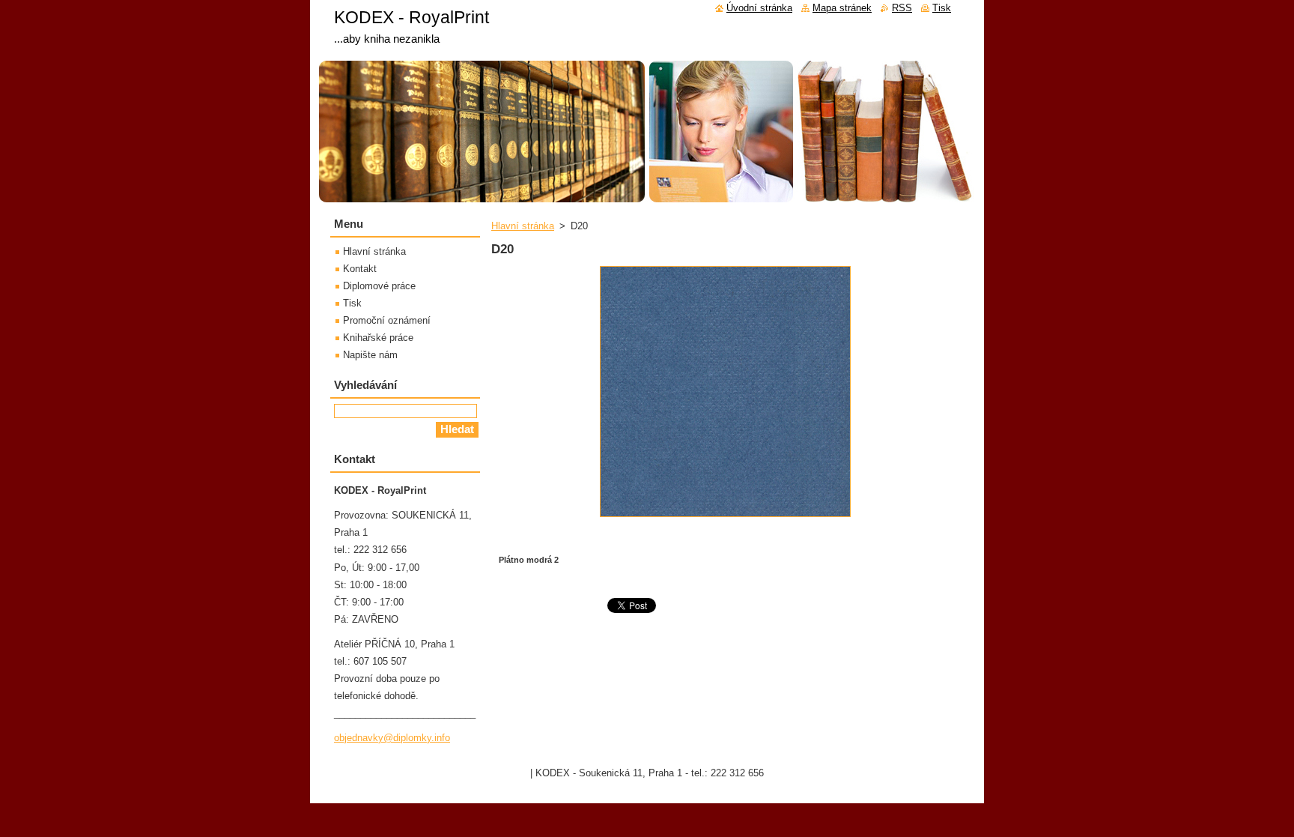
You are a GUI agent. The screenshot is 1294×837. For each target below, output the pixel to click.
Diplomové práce (379, 285)
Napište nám (370, 354)
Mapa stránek (842, 7)
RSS (902, 7)
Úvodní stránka (759, 7)
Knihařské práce (378, 337)
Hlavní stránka (522, 226)
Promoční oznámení (387, 320)
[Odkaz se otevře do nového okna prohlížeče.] (725, 517)
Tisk (352, 303)
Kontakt (360, 268)
